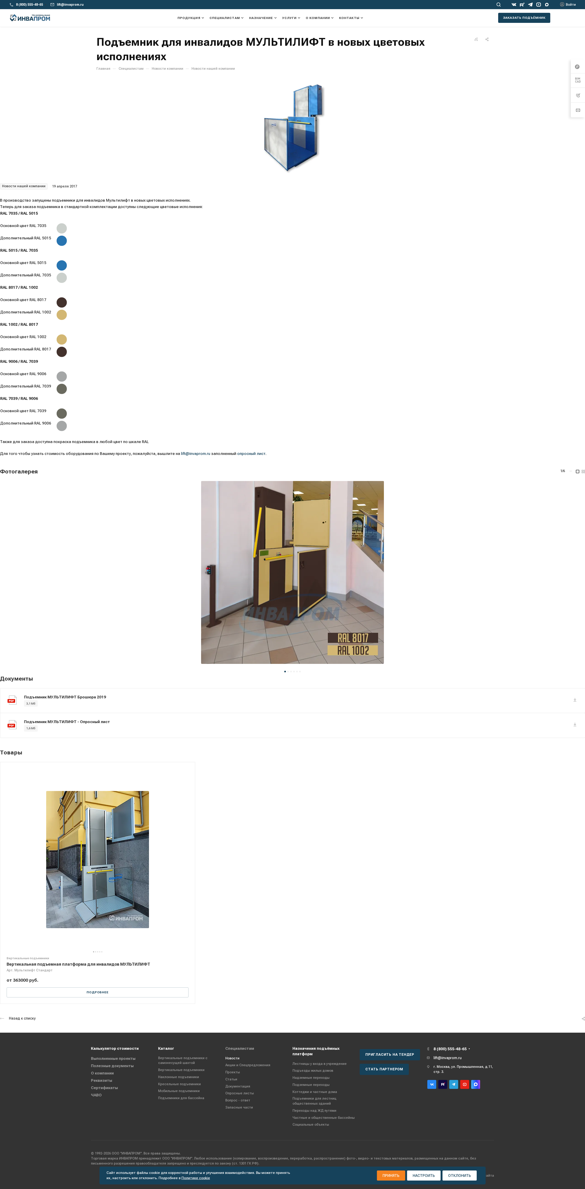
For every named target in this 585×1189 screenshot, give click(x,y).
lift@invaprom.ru (70, 4)
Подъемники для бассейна (181, 1098)
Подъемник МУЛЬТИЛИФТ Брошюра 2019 (65, 697)
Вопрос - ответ (237, 1100)
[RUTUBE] (522, 4)
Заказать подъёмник (524, 17)
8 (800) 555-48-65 (29, 4)
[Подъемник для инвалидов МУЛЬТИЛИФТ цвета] (292, 127)
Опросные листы (239, 1093)
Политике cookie (195, 1178)
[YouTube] (538, 4)
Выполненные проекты (113, 1058)
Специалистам (239, 1048)
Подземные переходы (311, 1085)
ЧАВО (96, 1095)
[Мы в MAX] (547, 4)
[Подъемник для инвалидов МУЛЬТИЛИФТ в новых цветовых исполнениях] (292, 572)
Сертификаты (104, 1087)
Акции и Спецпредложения (247, 1065)
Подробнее (97, 992)
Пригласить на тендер (389, 1055)
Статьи (231, 1079)
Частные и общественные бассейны (323, 1118)
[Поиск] (498, 5)
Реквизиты (101, 1080)
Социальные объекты (310, 1124)
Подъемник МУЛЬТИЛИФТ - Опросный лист (67, 721)
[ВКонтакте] (514, 4)
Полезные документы (112, 1065)
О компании (102, 1073)
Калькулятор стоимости (115, 1048)
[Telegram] (530, 4)
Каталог (166, 1048)
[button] (285, 671)
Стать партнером (384, 1069)
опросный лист (251, 453)
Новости (232, 1058)
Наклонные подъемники (178, 1077)
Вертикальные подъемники (181, 1070)
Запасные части (239, 1107)
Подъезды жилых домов (312, 1071)
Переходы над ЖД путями (314, 1111)
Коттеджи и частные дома (314, 1092)
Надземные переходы (311, 1078)
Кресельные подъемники (179, 1084)
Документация (237, 1086)
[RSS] (476, 39)
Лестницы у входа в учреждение (319, 1064)
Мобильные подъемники (179, 1091)
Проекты (232, 1072)
